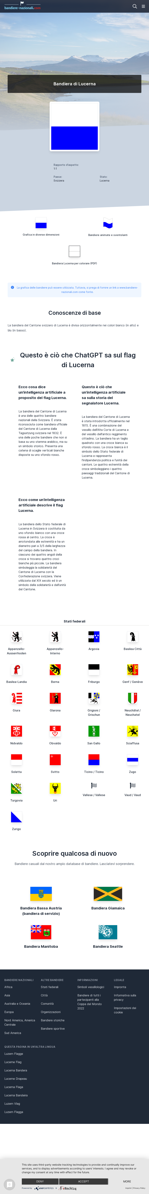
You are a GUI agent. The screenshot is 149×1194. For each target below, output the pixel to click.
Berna (55, 682)
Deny (40, 1181)
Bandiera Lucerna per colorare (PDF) (74, 263)
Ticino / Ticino (94, 772)
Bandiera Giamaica (108, 908)
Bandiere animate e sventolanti (108, 234)
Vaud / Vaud (132, 795)
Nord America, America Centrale (19, 1022)
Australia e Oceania (17, 1003)
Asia (7, 995)
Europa (9, 1012)
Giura (16, 710)
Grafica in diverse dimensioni (41, 234)
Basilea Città (133, 649)
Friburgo (94, 682)
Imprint (128, 1188)
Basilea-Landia (16, 682)
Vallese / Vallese (94, 795)
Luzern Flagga (13, 1112)
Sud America (12, 1033)
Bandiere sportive (53, 1028)
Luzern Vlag (12, 1103)
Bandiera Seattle (108, 946)
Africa (8, 987)
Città (44, 995)
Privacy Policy (139, 1188)
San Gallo (93, 743)
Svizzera (59, 180)
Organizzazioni (51, 1012)
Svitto (55, 772)
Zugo (132, 772)
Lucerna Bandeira (16, 1095)
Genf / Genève (132, 682)
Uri (55, 800)
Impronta (120, 987)
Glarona (55, 710)
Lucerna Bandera (15, 1070)
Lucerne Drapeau (15, 1078)
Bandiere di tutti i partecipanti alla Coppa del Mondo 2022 (89, 1001)
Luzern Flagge (13, 1054)
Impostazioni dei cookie (125, 1010)
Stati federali (49, 987)
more (127, 1181)
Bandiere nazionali (19, 980)
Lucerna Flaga (13, 1087)
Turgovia (16, 800)
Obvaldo (55, 743)
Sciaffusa (132, 743)
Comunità (47, 1003)
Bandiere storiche (53, 1020)
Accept (83, 1181)
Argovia (93, 649)
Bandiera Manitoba (41, 946)
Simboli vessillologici (90, 987)
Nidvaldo (16, 743)
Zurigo (16, 829)
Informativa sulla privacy (125, 997)
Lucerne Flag (12, 1062)
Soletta (16, 772)
